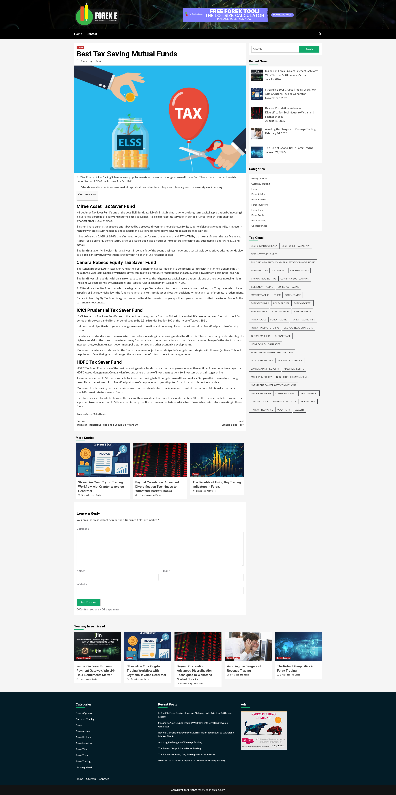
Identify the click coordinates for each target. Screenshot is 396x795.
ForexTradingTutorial (265, 327)
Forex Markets (280, 311)
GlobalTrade (283, 336)
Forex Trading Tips (303, 319)
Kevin (98, 61)
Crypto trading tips (263, 278)
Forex (80, 48)
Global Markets (260, 336)
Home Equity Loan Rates (265, 344)
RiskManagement (285, 393)
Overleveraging (261, 393)
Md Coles (157, 495)
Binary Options (259, 178)
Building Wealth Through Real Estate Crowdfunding (283, 262)
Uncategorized (259, 225)
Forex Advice (258, 194)
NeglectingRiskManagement (293, 377)
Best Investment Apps (264, 254)
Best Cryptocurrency (264, 246)
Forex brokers (303, 303)
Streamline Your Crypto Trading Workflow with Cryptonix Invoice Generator (101, 486)
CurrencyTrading (288, 287)
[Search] (320, 34)
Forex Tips (257, 209)
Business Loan (259, 270)
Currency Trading (260, 183)
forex (277, 295)
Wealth (299, 409)
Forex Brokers (259, 199)
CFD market (279, 270)
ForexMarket (259, 311)
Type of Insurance (262, 409)
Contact (92, 34)
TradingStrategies (284, 401)
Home (78, 34)
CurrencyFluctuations (294, 278)
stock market (309, 393)
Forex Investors (259, 204)
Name (81, 571)
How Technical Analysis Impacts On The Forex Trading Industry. (192, 760)
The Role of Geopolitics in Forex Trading (179, 748)
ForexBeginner (260, 303)
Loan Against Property (265, 368)
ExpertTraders (260, 295)
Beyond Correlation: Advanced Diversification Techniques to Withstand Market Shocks (157, 486)
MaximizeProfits (294, 368)
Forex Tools (257, 215)
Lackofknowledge (262, 360)
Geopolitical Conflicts (298, 327)
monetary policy (261, 377)
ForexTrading (278, 319)
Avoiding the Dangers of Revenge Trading (180, 742)
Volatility (283, 409)
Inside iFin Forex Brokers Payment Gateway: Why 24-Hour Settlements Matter (96, 670)
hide (93, 194)
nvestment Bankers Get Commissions (273, 385)
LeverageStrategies (290, 360)
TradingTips (308, 401)
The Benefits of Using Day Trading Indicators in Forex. (186, 754)
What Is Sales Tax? (233, 423)
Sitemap (91, 778)
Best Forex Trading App (296, 246)
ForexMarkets (302, 311)
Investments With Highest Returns (272, 352)
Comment (83, 528)
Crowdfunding (299, 270)
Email (166, 571)
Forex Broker (281, 303)
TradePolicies (259, 401)
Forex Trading (258, 220)
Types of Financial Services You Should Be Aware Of (107, 423)
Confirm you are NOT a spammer (99, 609)
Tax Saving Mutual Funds (94, 414)
